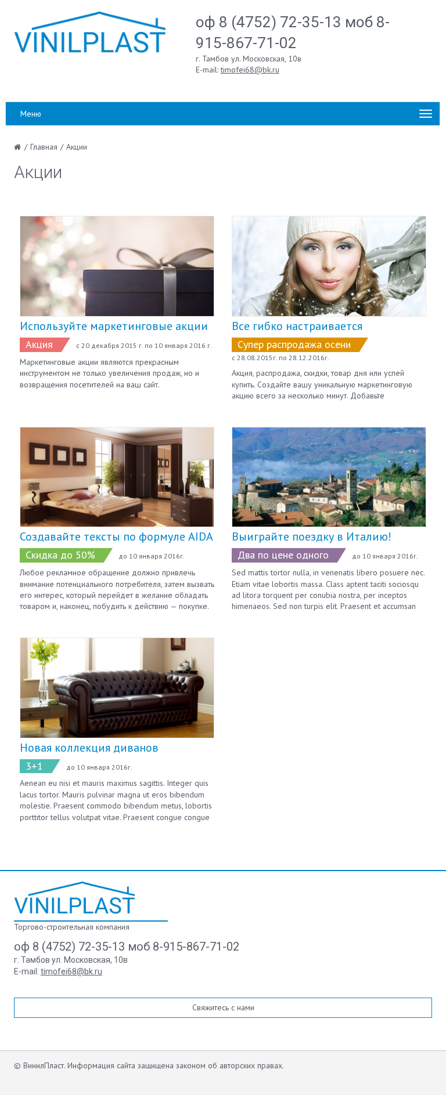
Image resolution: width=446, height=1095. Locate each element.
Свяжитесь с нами (223, 1007)
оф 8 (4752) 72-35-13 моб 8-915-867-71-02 (126, 946)
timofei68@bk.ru (250, 69)
